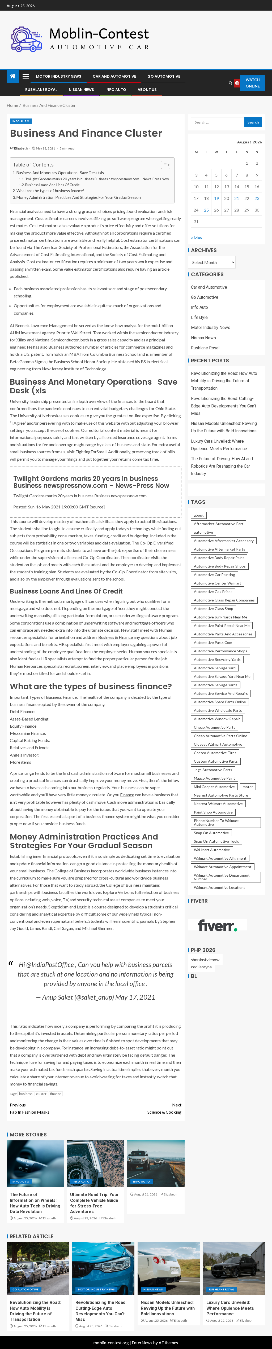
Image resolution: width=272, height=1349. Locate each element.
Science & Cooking (164, 1108)
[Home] (13, 76)
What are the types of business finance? (50, 190)
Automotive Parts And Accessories (223, 634)
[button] (25, 76)
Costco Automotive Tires (215, 752)
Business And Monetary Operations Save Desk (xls (60, 172)
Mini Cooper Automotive (214, 786)
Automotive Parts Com (213, 642)
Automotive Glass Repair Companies (224, 600)
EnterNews (142, 1342)
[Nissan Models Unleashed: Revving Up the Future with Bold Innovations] (169, 1268)
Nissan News (81, 89)
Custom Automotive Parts (216, 761)
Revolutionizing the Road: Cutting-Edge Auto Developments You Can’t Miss (223, 406)
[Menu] (25, 76)
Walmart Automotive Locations (219, 887)
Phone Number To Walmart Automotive (216, 822)
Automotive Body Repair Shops (220, 566)
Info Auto (115, 89)
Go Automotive (163, 76)
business (25, 1094)
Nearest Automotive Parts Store (221, 795)
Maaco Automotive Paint (214, 778)
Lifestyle (199, 317)
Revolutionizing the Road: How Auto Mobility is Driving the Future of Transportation (224, 381)
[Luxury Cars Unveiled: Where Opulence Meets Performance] (234, 1268)
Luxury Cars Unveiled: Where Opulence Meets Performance (230, 1308)
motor (248, 786)
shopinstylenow (205, 959)
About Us (147, 89)
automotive (203, 532)
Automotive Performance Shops (220, 651)
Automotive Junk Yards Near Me (220, 617)
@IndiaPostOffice (50, 964)
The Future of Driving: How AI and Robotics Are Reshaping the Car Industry (222, 466)
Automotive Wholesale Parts (218, 710)
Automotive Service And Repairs (221, 693)
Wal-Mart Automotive (212, 849)
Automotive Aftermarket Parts (219, 549)
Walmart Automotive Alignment (220, 858)
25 (206, 209)
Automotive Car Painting (214, 574)
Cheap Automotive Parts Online (220, 735)
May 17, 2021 (135, 997)
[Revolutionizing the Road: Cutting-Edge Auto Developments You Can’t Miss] (103, 1268)
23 (256, 198)
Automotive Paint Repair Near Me (222, 625)
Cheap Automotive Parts (214, 727)
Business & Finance (115, 637)
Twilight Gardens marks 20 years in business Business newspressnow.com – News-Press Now (97, 179)
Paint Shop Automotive (213, 812)
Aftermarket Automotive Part (218, 523)
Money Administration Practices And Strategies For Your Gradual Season (78, 197)
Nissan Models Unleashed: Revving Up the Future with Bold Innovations (168, 1308)
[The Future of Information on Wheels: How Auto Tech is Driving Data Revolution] (35, 1163)
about (199, 515)
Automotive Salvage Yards (215, 685)
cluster (41, 1094)
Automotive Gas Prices (213, 591)
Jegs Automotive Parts (213, 769)
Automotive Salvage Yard (215, 668)
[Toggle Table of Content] (163, 164)
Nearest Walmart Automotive (218, 803)
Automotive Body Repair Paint (219, 557)
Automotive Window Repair (217, 719)
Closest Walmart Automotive (218, 744)
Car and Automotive (114, 76)
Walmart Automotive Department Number (222, 877)
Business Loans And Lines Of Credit (52, 185)
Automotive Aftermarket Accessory (224, 540)
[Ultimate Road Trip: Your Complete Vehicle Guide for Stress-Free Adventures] (95, 1163)
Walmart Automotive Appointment (223, 866)
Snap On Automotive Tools (216, 841)
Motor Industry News (58, 76)
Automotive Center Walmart (217, 583)
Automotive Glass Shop (213, 608)
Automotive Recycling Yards (217, 659)
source (97, 506)
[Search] (230, 83)
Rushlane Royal (41, 89)
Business (56, 346)
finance (55, 1094)
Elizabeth (21, 148)
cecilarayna (201, 966)
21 (236, 198)
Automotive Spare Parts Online (220, 702)
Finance (127, 794)
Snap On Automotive (211, 833)
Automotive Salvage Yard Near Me (222, 676)
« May (196, 237)
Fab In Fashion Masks (29, 1108)
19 (216, 198)
